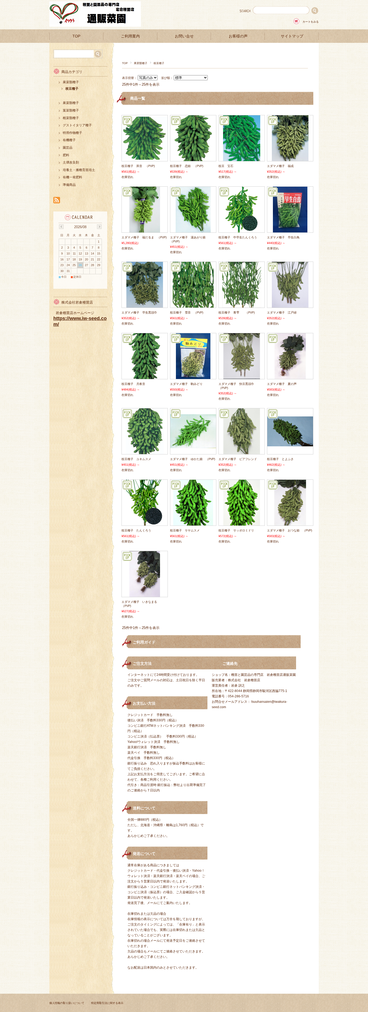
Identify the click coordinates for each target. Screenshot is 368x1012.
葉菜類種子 (71, 110)
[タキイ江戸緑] (290, 305)
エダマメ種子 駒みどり (186, 383)
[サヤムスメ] (193, 522)
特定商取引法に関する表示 (107, 1002)
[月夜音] (145, 376)
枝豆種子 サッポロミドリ (236, 530)
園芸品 (67, 147)
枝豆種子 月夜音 (133, 383)
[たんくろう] (145, 522)
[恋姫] (193, 158)
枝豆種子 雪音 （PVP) (186, 312)
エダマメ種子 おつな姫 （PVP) (289, 530)
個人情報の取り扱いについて (66, 1002)
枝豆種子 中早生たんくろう (237, 237)
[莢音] (145, 157)
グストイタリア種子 (77, 125)
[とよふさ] (290, 443)
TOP (76, 36)
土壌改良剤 (71, 162)
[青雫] (242, 305)
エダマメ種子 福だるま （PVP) (144, 237)
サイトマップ (292, 36)
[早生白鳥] (290, 229)
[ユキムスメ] (145, 451)
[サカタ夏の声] (290, 376)
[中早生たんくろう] (242, 229)
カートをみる (311, 21)
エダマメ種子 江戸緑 (282, 312)
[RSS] (56, 200)
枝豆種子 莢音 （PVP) (138, 166)
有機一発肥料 (72, 177)
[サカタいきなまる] (145, 594)
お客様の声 (238, 36)
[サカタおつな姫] (290, 522)
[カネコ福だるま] (145, 229)
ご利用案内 (130, 36)
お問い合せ (184, 36)
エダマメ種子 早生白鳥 (283, 237)
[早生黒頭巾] (145, 305)
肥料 (66, 155)
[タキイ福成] (290, 158)
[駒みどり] (193, 376)
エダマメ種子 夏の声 (282, 383)
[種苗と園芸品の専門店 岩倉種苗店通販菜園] (95, 25)
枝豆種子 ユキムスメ (136, 459)
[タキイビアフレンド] (242, 451)
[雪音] (193, 305)
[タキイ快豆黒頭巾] (242, 376)
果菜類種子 (140, 63)
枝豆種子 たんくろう (136, 530)
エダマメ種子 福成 (280, 166)
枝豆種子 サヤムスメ (185, 530)
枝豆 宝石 (225, 166)
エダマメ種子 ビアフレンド (237, 459)
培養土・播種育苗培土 (79, 170)
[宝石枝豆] (242, 158)
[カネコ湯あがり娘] (193, 229)
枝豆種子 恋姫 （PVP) (186, 166)
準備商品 (69, 185)
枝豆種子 (71, 89)
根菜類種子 (71, 118)
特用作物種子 (72, 133)
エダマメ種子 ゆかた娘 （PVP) (192, 459)
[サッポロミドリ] (242, 522)
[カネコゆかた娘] (193, 445)
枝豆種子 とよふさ (280, 459)
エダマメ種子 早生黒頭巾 (139, 312)
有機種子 (69, 140)
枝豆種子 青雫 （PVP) (236, 312)
